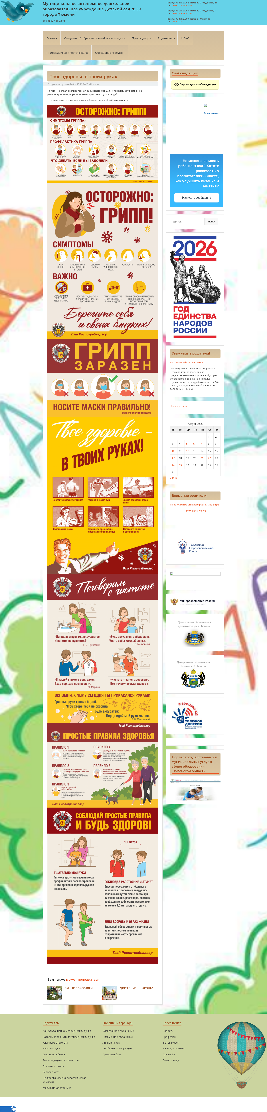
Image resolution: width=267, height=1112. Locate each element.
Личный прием (111, 1042)
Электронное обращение (118, 1031)
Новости (94, 84)
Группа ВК (169, 1054)
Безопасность (51, 1072)
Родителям (165, 38)
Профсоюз (169, 1037)
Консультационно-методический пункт (67, 1031)
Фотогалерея (171, 1042)
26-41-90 (177, 13)
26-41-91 (187, 13)
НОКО (185, 38)
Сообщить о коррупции (117, 1048)
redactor (71, 84)
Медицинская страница (57, 1088)
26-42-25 (177, 21)
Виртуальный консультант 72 (187, 362)
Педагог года (171, 1060)
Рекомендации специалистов (61, 1060)
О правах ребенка (54, 1054)
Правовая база (112, 1054)
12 (187, 451)
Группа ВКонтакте (195, 510)
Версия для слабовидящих (197, 84)
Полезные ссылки (53, 1066)
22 (209, 458)
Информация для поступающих (67, 52)
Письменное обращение (118, 1037)
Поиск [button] (211, 221)
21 (202, 458)
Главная (51, 38)
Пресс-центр (140, 38)
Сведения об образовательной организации (93, 38)
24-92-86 (187, 5)
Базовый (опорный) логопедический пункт (69, 1037)
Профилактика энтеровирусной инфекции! (195, 504)
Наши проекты (178, 406)
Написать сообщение (196, 197)
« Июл (173, 478)
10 (173, 451)
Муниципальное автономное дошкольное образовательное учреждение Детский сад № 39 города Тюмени (92, 9)
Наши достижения (174, 1048)
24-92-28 (177, 5)
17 (173, 458)
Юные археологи (79, 988)
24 (173, 465)
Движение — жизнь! (136, 988)
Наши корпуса (51, 1048)
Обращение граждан (109, 52)
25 (180, 465)
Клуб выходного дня (55, 1042)
